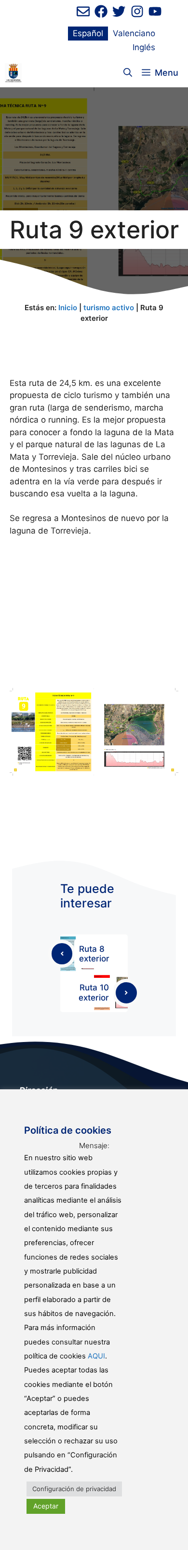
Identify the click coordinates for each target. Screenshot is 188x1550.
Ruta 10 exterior (94, 992)
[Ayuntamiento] (13, 72)
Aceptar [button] (45, 1506)
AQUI (96, 1356)
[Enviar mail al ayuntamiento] (83, 11)
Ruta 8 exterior (94, 953)
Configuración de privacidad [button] (74, 1489)
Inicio (67, 307)
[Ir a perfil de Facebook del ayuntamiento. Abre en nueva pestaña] (101, 11)
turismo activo (108, 307)
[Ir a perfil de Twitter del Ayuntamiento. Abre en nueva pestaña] (119, 11)
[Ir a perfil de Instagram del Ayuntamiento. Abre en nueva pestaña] (137, 11)
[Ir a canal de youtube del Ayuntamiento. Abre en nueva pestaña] (155, 11)
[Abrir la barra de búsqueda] (128, 72)
